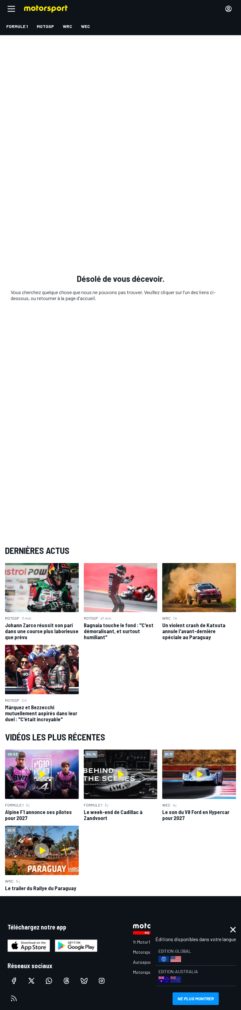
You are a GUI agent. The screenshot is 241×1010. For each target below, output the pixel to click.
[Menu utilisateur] (228, 9)
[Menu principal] (11, 9)
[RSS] (14, 998)
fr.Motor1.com (146, 942)
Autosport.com (147, 962)
